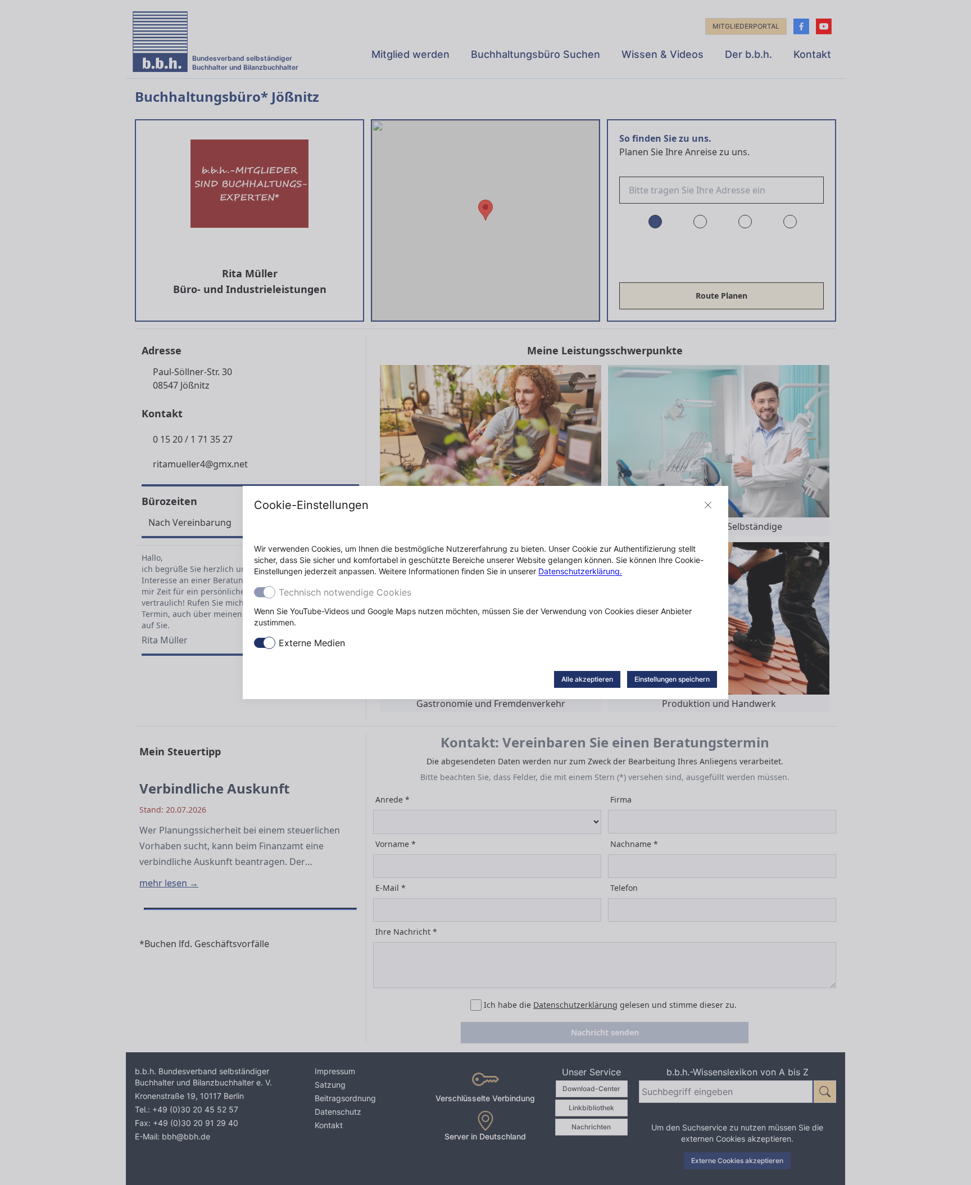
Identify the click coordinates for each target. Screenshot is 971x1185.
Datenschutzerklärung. (580, 571)
